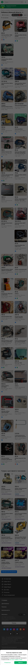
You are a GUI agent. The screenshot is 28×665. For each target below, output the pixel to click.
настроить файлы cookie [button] (15, 659)
